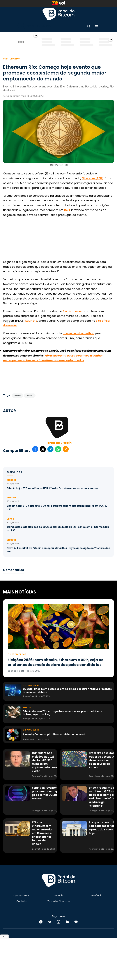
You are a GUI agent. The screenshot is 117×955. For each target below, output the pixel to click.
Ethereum (17, 395)
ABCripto (31, 321)
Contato (21, 901)
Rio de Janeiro (72, 311)
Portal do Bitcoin (58, 14)
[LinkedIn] (67, 922)
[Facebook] (40, 922)
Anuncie (58, 895)
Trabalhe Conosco (58, 901)
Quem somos (21, 895)
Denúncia (96, 895)
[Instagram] (58, 922)
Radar (29, 395)
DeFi (67, 210)
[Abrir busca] (88, 26)
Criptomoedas (12, 58)
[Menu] (96, 26)
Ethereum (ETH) (92, 178)
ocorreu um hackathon (78, 333)
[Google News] (76, 922)
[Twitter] (49, 922)
